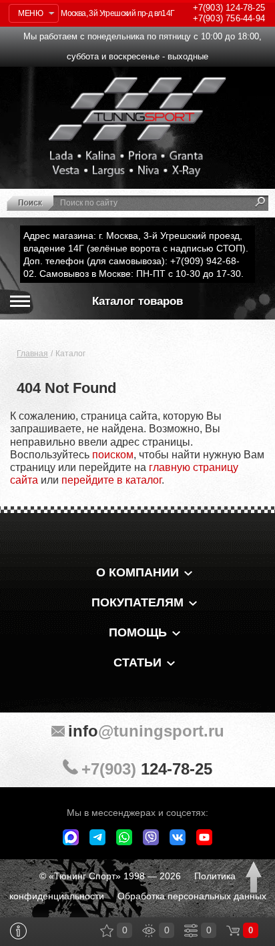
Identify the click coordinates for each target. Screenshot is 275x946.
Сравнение (191, 930)
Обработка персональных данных (191, 896)
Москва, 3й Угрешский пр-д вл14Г (117, 13)
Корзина (233, 930)
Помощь (138, 632)
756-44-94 (229, 18)
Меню (30, 13)
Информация (18, 931)
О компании (137, 572)
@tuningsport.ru (146, 731)
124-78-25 (229, 8)
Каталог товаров (137, 301)
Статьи (137, 662)
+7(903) (146, 769)
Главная (32, 353)
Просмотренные (149, 930)
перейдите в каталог (111, 480)
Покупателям (137, 602)
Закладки (106, 930)
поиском (112, 454)
